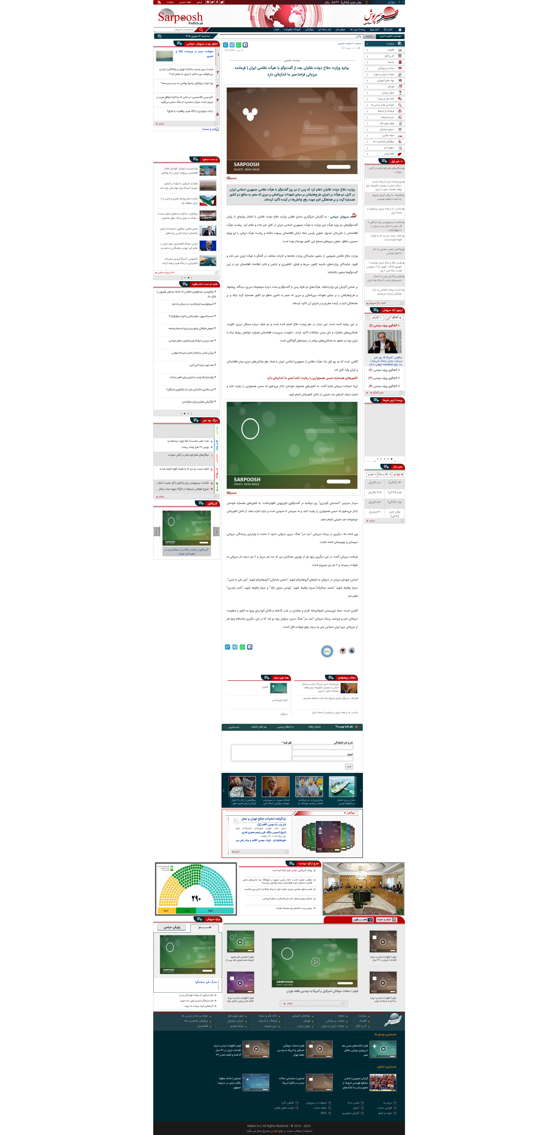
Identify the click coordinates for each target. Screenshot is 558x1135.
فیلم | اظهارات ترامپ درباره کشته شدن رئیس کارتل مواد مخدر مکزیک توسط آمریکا (240, 1000)
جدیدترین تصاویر (386, 1067)
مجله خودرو (237, 1026)
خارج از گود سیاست (308, 863)
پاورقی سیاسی (172, 927)
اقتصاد (362, 1021)
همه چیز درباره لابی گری (202, 365)
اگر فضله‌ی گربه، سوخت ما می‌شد (199, 1006)
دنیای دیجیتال (235, 1021)
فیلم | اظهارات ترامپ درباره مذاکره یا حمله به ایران (383, 1000)
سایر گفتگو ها (376, 393)
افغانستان (202, 1026)
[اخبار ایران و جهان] (380, 26)
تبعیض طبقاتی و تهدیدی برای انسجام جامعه (191, 328)
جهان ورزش (303, 1026)
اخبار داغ (388, 30)
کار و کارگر (361, 1026)
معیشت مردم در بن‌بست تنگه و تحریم (194, 53)
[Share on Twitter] (225, 45)
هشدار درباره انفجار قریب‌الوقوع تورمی (347, 802)
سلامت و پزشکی (335, 1021)
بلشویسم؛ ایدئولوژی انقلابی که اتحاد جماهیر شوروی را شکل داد (186, 294)
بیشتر (161, 124)
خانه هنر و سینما (268, 1016)
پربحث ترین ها (357, 30)
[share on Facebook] (245, 45)
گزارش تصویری (350, 1113)
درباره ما (387, 1103)
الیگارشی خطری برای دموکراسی (198, 402)
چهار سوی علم (235, 1016)
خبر (398, 161)
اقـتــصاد (217, 445)
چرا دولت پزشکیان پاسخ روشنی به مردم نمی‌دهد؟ (187, 83)
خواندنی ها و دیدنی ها (195, 1016)
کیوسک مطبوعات (292, 30)
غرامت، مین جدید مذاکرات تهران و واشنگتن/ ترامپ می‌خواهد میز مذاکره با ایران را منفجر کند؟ (186, 71)
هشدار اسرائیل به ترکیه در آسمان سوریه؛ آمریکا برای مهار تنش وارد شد (179, 185)
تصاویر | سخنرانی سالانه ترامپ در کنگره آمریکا (291, 1080)
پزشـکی (217, 430)
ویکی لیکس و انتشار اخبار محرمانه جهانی (193, 353)
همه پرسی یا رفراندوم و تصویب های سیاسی (191, 341)
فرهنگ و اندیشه (268, 1021)
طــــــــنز (205, 927)
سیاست (357, 43)
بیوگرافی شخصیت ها (196, 1021)
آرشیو (199, 2)
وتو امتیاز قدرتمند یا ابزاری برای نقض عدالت (192, 377)
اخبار (277, 30)
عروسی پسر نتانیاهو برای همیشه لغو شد (294, 908)
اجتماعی (217, 458)
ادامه (372, 521)
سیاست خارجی (345, 43)
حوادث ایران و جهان (333, 1026)
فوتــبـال (217, 487)
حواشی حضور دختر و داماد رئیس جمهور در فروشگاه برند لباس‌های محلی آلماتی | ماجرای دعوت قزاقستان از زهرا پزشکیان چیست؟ (277, 881)
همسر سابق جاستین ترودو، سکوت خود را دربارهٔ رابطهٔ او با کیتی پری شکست (278, 889)
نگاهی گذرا (288, 1103)
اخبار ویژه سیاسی (165, 272)
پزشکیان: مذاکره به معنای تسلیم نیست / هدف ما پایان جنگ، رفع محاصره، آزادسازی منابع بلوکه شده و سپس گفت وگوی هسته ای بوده (177, 216)
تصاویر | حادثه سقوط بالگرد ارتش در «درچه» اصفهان (229, 1083)
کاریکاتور (213, 503)
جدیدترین (233, 727)
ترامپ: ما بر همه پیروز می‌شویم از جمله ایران (335, 713)
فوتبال (306, 1021)
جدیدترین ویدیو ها (385, 1034)
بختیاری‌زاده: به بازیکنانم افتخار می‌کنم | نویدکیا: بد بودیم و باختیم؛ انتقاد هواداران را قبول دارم (310, 802)
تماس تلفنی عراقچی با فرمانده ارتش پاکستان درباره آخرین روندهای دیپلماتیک (179, 231)
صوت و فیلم (385, 1113)
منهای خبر (340, 30)
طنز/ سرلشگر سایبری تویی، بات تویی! (197, 1001)
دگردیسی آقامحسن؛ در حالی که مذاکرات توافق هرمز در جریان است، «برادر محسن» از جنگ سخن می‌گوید (184, 99)
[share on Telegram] (232, 45)
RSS (324, 1113)
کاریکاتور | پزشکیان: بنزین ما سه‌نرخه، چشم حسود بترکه (186, 551)
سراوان (284, 714)
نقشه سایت (320, 1108)
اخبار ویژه (374, 30)
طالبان (265, 687)
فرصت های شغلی (284, 1108)
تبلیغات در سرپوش (316, 1103)
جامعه (341, 1016)
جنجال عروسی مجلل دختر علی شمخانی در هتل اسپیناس (287, 898)
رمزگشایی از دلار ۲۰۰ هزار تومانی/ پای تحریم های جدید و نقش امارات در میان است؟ (244, 802)
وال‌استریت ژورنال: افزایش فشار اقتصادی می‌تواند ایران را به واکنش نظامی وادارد (179, 170)
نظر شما (287, 743)
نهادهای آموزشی (301, 1016)
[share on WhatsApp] (238, 45)
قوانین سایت (385, 1108)
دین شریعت (270, 1026)
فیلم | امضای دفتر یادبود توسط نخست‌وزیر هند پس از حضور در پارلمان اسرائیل (240, 959)
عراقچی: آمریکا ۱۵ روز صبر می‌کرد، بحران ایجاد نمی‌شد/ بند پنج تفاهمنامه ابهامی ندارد (385, 361)
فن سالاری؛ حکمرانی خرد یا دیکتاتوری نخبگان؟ (190, 389)
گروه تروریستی (280, 700)
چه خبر (207, 420)
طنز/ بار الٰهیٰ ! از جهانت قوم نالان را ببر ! (196, 995)
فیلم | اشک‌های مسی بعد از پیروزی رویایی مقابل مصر (355, 1050)
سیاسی (191, 43)
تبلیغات (170, 2)
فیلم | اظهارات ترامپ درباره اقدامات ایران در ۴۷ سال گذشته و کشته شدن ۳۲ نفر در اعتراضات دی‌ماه (382, 959)
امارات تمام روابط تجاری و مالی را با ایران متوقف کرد (179, 201)
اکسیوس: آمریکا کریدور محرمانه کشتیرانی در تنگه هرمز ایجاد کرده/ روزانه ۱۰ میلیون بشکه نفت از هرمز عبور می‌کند (178, 261)
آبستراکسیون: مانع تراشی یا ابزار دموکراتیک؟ (191, 316)
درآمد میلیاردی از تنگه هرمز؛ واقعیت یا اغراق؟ (190, 111)
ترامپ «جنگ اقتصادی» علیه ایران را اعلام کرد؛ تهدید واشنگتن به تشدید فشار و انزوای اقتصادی (179, 246)
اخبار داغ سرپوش (377, 303)
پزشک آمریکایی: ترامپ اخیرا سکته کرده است (292, 870)
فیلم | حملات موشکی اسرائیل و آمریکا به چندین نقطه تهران (322, 991)
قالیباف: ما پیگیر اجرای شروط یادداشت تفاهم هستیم (330, 698)
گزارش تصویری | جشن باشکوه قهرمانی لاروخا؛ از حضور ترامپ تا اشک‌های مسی (355, 1083)
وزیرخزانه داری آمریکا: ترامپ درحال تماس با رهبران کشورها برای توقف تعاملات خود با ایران (320, 687)
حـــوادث (217, 473)
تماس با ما (353, 1103)
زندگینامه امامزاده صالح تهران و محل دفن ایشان (264, 819)
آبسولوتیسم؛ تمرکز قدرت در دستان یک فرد (193, 304)
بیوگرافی (309, 30)
